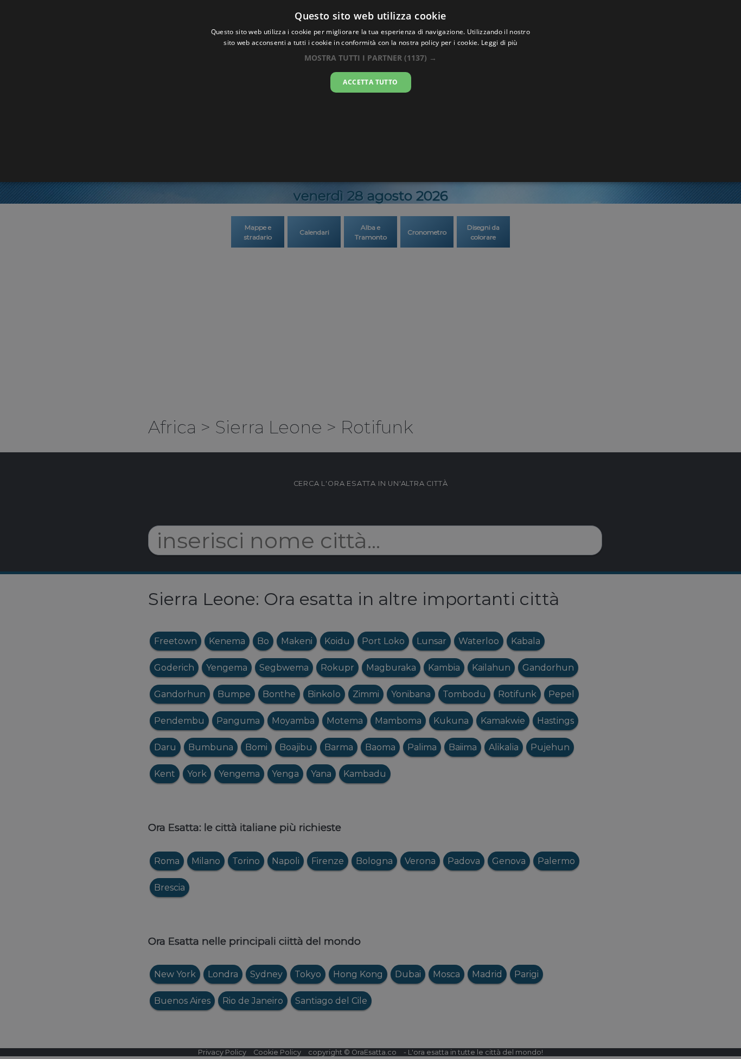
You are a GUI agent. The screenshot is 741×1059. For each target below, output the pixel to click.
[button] (370, 58)
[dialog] (370, 91)
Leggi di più (499, 42)
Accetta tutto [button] (370, 82)
